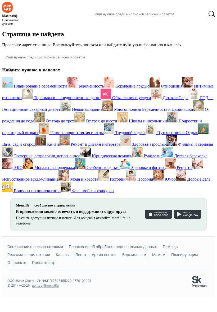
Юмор (170, 179)
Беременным (134, 254)
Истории (117, 179)
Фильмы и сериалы (195, 144)
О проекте (16, 262)
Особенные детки (102, 167)
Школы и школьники (147, 121)
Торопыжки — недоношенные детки (67, 97)
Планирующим (184, 254)
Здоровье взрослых (148, 144)
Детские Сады (175, 97)
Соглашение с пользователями (35, 246)
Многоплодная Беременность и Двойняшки (153, 109)
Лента (80, 254)
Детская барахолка (190, 156)
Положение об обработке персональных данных (113, 246)
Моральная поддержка (54, 167)
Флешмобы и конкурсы (92, 191)
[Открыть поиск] (212, 14)
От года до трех (59, 121)
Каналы (63, 254)
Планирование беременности (40, 86)
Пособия (144, 179)
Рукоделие (152, 156)
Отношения (171, 86)
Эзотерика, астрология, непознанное (46, 156)
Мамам (158, 254)
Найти (186, 14)
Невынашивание (86, 109)
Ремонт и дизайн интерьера (95, 144)
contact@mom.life (45, 285)
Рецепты (184, 167)
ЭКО (18, 167)
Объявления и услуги (131, 97)
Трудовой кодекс (130, 132)
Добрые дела (198, 179)
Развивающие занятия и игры (76, 132)
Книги (52, 144)
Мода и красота (83, 179)
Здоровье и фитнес (147, 167)
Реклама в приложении (28, 254)
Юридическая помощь (111, 156)
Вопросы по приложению (37, 191)
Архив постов (104, 254)
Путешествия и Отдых (177, 132)
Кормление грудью (132, 86)
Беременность (91, 86)
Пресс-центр (44, 262)
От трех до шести (101, 121)
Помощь (170, 246)
